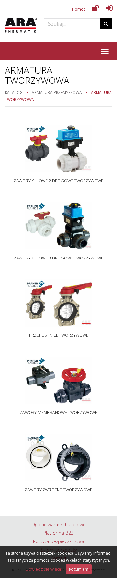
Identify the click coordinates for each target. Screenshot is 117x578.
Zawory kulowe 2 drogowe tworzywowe (58, 181)
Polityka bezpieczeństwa (58, 541)
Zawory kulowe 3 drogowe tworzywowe (58, 258)
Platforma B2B (59, 533)
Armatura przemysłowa (57, 92)
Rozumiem (78, 569)
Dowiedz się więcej (44, 569)
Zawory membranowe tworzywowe (58, 412)
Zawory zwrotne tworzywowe (58, 490)
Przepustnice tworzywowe (58, 335)
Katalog (14, 92)
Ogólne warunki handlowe (58, 524)
